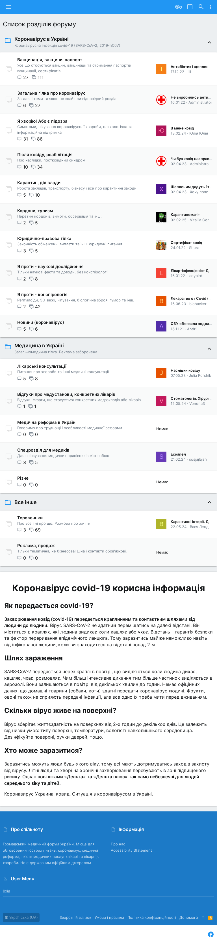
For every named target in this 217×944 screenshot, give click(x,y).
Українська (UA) (23, 917)
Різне (23, 478)
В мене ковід (182, 128)
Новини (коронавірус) (40, 322)
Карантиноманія (185, 214)
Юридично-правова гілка (44, 238)
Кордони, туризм (35, 210)
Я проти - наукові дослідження (50, 266)
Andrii (192, 329)
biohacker (198, 303)
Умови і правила (109, 917)
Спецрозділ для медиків (43, 450)
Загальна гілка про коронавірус (51, 93)
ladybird (195, 275)
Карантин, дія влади (38, 182)
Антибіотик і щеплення (192, 66)
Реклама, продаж (36, 545)
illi (189, 71)
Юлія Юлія (198, 133)
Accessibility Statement (131, 850)
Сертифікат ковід (186, 242)
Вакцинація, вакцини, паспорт (49, 59)
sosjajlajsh (198, 459)
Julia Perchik (200, 375)
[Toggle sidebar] (210, 7)
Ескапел (178, 454)
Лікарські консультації (41, 366)
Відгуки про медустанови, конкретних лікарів (66, 394)
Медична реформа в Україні (47, 422)
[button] (8, 7)
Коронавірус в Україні (41, 39)
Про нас (118, 844)
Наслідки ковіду (185, 370)
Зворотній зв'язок (75, 917)
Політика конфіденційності (151, 917)
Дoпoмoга (188, 917)
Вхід (6, 891)
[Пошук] (201, 7)
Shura (194, 247)
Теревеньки (30, 517)
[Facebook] (210, 934)
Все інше (25, 502)
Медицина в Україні (39, 345)
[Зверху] (203, 917)
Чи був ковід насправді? (192, 158)
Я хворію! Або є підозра (42, 121)
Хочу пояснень (203, 192)
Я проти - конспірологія (42, 294)
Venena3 (197, 403)
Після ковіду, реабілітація (45, 154)
